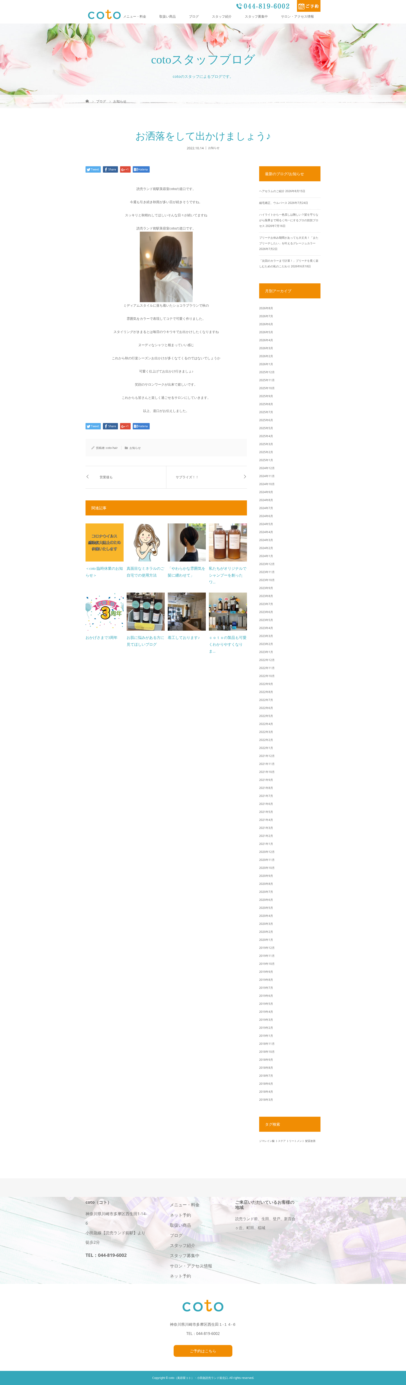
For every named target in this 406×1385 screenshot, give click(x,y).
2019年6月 (266, 996)
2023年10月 (267, 580)
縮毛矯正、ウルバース (273, 203)
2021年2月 (266, 836)
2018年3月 (266, 1100)
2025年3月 (266, 444)
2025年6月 (266, 420)
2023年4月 (266, 628)
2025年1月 (266, 460)
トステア (280, 1141)
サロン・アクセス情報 (297, 16)
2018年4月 (266, 1092)
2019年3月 (266, 1020)
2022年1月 (266, 748)
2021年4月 (266, 820)
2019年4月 (266, 1012)
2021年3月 (266, 828)
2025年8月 (266, 404)
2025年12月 (267, 372)
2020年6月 (266, 900)
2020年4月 (266, 916)
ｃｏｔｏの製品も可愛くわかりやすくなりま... (227, 644)
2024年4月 (266, 532)
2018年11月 (267, 1044)
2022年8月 (266, 692)
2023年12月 (267, 564)
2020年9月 (266, 876)
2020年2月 (266, 932)
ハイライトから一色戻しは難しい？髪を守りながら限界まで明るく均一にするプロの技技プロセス (288, 220)
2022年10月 (267, 676)
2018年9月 (266, 1060)
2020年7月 (266, 892)
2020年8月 (266, 884)
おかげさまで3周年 (101, 638)
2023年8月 (266, 596)
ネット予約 (180, 1215)
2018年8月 (266, 1068)
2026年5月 (266, 332)
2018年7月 (266, 1076)
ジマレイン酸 (267, 1141)
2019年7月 (266, 988)
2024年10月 (267, 484)
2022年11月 (267, 668)
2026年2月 (266, 356)
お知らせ (213, 148)
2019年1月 (266, 1036)
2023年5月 (266, 620)
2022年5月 (266, 716)
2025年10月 (267, 388)
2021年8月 (266, 788)
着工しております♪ (184, 638)
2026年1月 (266, 364)
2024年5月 (266, 524)
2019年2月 (266, 1028)
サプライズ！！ (187, 477)
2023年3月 (266, 636)
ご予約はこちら (203, 1350)
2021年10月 (267, 772)
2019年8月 (266, 980)
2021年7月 (266, 796)
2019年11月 (267, 956)
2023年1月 (266, 652)
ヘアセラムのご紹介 (272, 191)
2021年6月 (266, 804)
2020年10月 (267, 868)
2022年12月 (267, 660)
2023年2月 (266, 644)
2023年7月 (266, 604)
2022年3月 (266, 732)
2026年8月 (266, 308)
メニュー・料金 (134, 16)
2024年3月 (266, 540)
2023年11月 (267, 572)
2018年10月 (267, 1052)
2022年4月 (266, 724)
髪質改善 (310, 1141)
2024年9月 (266, 492)
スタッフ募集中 (256, 16)
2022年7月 (266, 700)
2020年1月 (266, 940)
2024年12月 (267, 468)
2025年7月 (266, 412)
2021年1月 (266, 844)
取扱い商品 (167, 16)
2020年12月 (267, 852)
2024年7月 (266, 508)
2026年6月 (266, 324)
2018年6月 (266, 1084)
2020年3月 (266, 924)
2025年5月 (266, 428)
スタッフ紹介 (222, 16)
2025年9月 (266, 396)
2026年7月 (266, 316)
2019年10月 (267, 964)
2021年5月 (266, 812)
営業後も (106, 477)
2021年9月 (266, 780)
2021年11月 (267, 764)
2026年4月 (266, 340)
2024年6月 (266, 516)
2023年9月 (266, 588)
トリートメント (295, 1141)
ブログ (194, 16)
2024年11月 (267, 476)
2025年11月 (267, 380)
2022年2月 (266, 740)
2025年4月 (266, 436)
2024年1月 (266, 556)
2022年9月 (266, 684)
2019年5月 (266, 1004)
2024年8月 (266, 500)
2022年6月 (266, 708)
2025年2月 (266, 452)
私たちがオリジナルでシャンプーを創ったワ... (227, 575)
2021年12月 (267, 756)
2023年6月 (266, 612)
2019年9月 (266, 972)
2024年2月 (266, 548)
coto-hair (112, 448)
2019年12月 (267, 948)
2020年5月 (266, 908)
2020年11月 (267, 860)
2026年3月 (266, 348)
